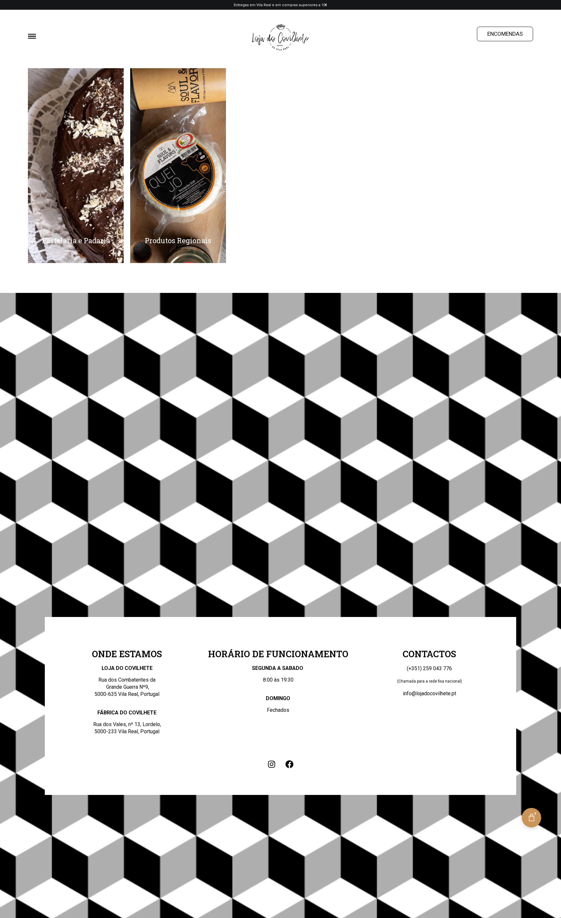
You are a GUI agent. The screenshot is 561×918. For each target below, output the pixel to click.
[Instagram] (272, 764)
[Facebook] (289, 764)
